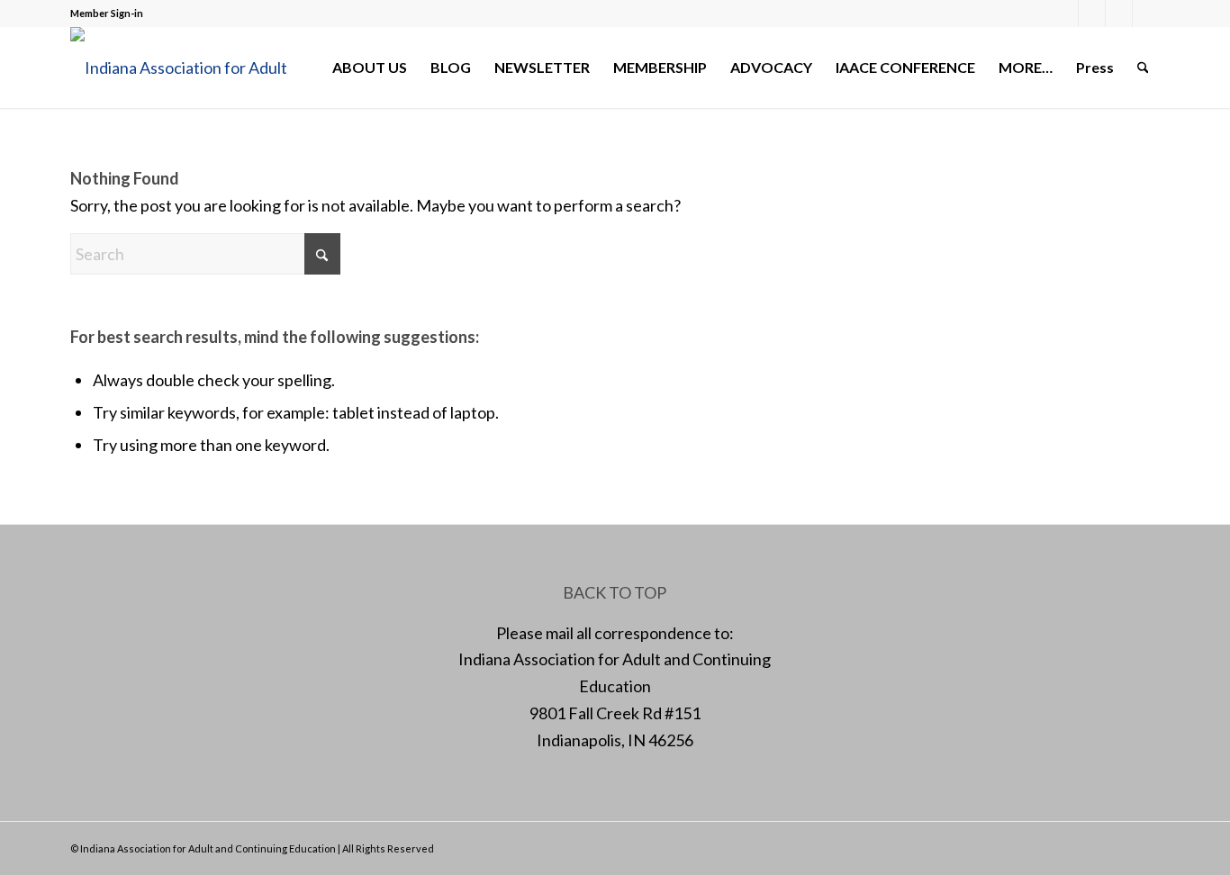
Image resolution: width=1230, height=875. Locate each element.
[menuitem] (370, 67)
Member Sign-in (106, 13)
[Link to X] (1092, 13)
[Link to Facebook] (1065, 13)
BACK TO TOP (614, 592)
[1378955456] (191, 67)
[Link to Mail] (1119, 13)
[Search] (1143, 67)
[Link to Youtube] (1146, 13)
